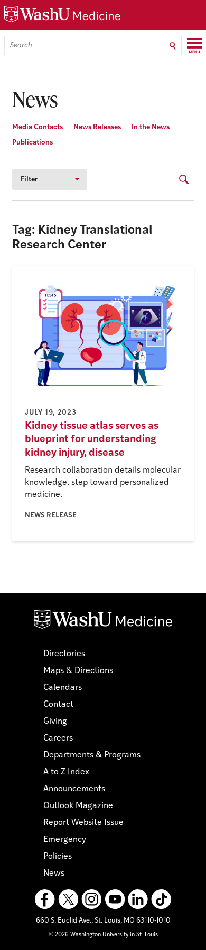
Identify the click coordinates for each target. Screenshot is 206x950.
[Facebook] (45, 899)
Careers (58, 738)
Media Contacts (37, 127)
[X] (68, 899)
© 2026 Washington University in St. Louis (103, 935)
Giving (55, 721)
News (53, 873)
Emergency (64, 840)
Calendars (62, 688)
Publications (32, 142)
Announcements (74, 789)
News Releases (97, 127)
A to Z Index (66, 772)
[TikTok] (161, 899)
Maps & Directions (78, 671)
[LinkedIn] (138, 899)
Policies (57, 856)
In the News (151, 127)
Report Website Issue (83, 823)
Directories (64, 654)
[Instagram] (91, 899)
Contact (58, 704)
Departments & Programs (92, 755)
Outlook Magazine (78, 806)
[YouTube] (115, 899)
